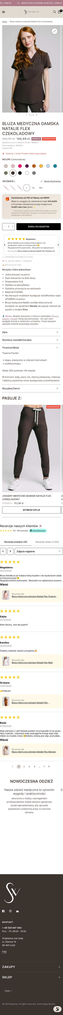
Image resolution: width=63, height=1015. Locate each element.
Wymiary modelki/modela (17, 339)
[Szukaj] (54, 12)
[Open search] (3, 551)
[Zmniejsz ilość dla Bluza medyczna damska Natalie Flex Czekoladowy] (4, 226)
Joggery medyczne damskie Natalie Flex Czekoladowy (26, 498)
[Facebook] (5, 911)
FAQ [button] (4, 951)
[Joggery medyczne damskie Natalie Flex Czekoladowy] (31, 448)
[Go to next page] (49, 767)
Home (4, 21)
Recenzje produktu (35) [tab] (15, 542)
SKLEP (7, 977)
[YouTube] (19, 911)
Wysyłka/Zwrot (11, 388)
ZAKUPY (8, 967)
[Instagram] (12, 911)
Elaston (5, 319)
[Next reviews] (58, 245)
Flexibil (13, 319)
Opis (4, 332)
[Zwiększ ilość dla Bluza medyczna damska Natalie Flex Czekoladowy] (12, 226)
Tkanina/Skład (10, 347)
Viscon (55, 316)
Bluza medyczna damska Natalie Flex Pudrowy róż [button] (34, 596)
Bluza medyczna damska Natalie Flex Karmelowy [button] (30, 702)
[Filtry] (10, 551)
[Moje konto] (51, 12)
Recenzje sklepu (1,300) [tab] (47, 542)
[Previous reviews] (5, 245)
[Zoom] (54, 31)
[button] (31, 244)
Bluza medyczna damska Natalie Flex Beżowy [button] (34, 751)
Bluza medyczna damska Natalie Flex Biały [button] (32, 662)
